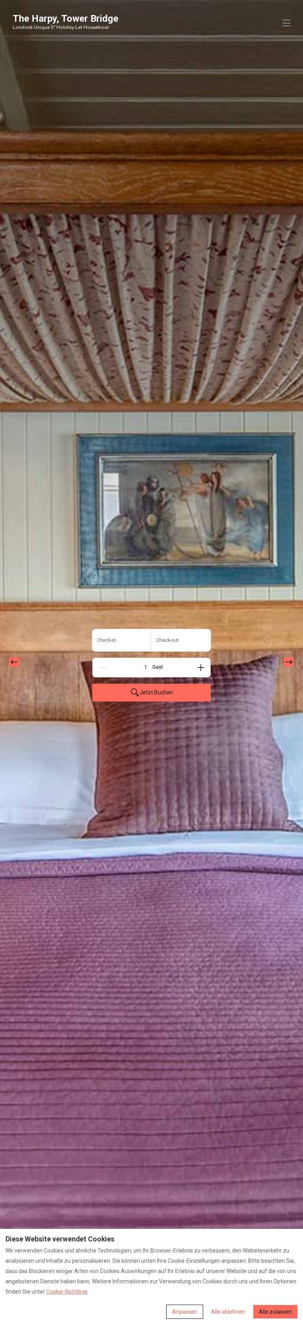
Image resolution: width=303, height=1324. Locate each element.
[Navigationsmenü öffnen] (286, 23)
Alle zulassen (275, 1312)
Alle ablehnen (228, 1312)
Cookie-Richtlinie (67, 1291)
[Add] (201, 667)
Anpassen (184, 1312)
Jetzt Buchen (156, 692)
